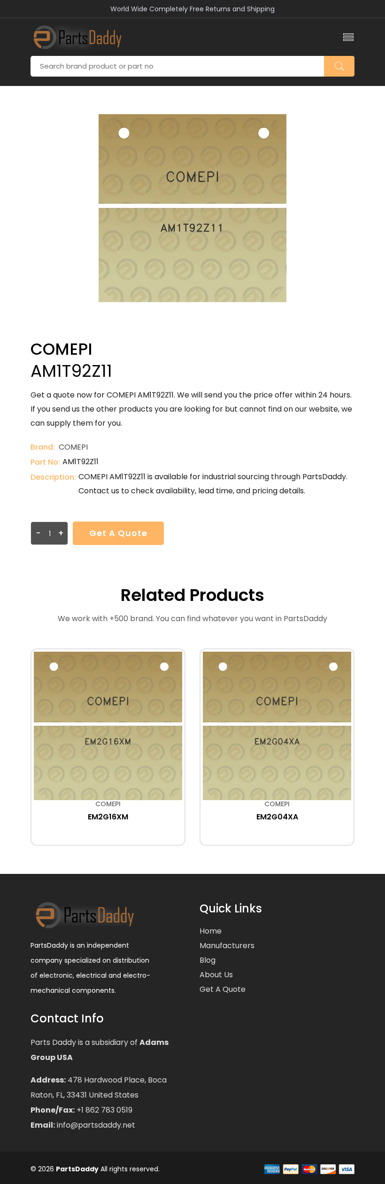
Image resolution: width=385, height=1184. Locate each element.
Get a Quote (118, 533)
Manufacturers (227, 945)
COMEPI (73, 447)
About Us (216, 974)
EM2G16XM (108, 816)
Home (211, 931)
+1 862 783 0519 (103, 1110)
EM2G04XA (277, 816)
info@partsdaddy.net (95, 1125)
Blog (208, 960)
